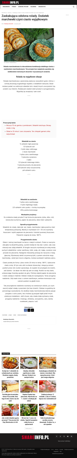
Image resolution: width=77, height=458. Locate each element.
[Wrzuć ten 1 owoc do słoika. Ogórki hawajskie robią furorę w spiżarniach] (28, 410)
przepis (10, 314)
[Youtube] (67, 436)
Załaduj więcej (28, 428)
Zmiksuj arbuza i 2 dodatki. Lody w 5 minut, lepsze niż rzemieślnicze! (47, 397)
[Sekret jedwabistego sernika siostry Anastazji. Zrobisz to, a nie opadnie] (47, 410)
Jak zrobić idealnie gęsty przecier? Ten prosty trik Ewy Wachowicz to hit (10, 420)
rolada (14, 314)
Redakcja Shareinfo (8, 23)
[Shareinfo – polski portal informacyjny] (10, 2)
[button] (73, 6)
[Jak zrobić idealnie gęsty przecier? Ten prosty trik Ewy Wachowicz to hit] (10, 410)
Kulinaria (9, 12)
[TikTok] (60, 436)
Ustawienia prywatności (57, 453)
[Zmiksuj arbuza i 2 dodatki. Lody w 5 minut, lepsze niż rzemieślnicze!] (47, 386)
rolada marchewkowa (21, 314)
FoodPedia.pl (67, 441)
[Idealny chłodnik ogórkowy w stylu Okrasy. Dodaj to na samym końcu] (28, 363)
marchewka (4, 314)
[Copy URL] (32, 310)
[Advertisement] (29, 107)
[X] (28, 310)
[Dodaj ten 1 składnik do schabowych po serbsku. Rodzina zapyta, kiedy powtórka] (10, 363)
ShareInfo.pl (4, 12)
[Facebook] (25, 310)
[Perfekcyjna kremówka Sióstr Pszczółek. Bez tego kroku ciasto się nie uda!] (10, 386)
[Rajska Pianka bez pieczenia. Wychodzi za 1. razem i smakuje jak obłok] (28, 386)
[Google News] (71, 436)
